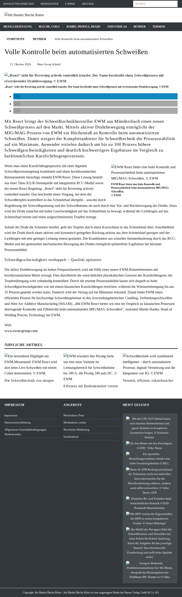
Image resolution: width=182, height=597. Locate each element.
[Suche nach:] (155, 3)
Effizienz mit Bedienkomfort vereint (90, 386)
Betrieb (140, 26)
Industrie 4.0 (117, 26)
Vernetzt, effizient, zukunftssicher (148, 380)
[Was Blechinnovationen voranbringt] (149, 481)
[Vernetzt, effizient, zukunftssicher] (150, 364)
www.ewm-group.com (21, 331)
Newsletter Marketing (76, 429)
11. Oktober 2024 (20, 64)
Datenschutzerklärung (17, 422)
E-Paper (70, 3)
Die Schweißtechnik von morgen (29, 380)
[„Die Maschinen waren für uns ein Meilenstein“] (149, 570)
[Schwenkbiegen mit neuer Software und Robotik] (149, 503)
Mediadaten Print (73, 415)
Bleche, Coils (49, 26)
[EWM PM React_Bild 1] (91, 81)
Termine (158, 26)
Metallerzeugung (17, 26)
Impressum (10, 415)
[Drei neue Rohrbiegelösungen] (149, 428)
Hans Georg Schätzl (49, 64)
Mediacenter (49, 3)
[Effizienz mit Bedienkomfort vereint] (90, 367)
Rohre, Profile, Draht (84, 26)
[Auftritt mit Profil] (149, 519)
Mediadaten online (74, 422)
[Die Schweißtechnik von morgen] (31, 364)
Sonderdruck (71, 436)
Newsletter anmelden (18, 3)
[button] (16, 96)
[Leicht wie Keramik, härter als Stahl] (149, 459)
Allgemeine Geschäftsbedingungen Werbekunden (25, 432)
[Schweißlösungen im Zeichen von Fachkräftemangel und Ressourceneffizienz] (149, 543)
